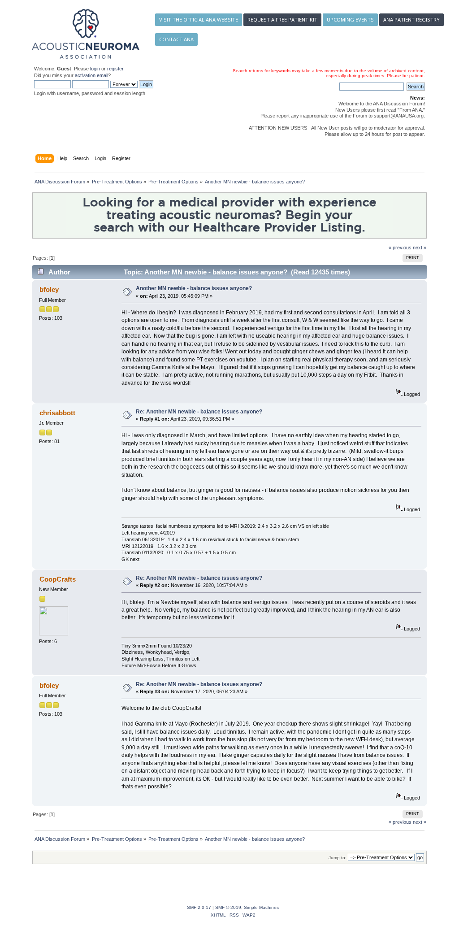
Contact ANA (176, 39)
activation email (91, 75)
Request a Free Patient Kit (282, 19)
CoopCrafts (57, 579)
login (95, 68)
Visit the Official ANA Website (198, 19)
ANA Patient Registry (411, 19)
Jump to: (337, 857)
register (115, 68)
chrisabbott (57, 413)
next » (419, 247)
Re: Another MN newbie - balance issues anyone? (199, 412)
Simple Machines (261, 907)
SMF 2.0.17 (199, 907)
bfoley (49, 289)
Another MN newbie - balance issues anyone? (194, 288)
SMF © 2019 (228, 907)
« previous (400, 247)
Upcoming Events (350, 19)
